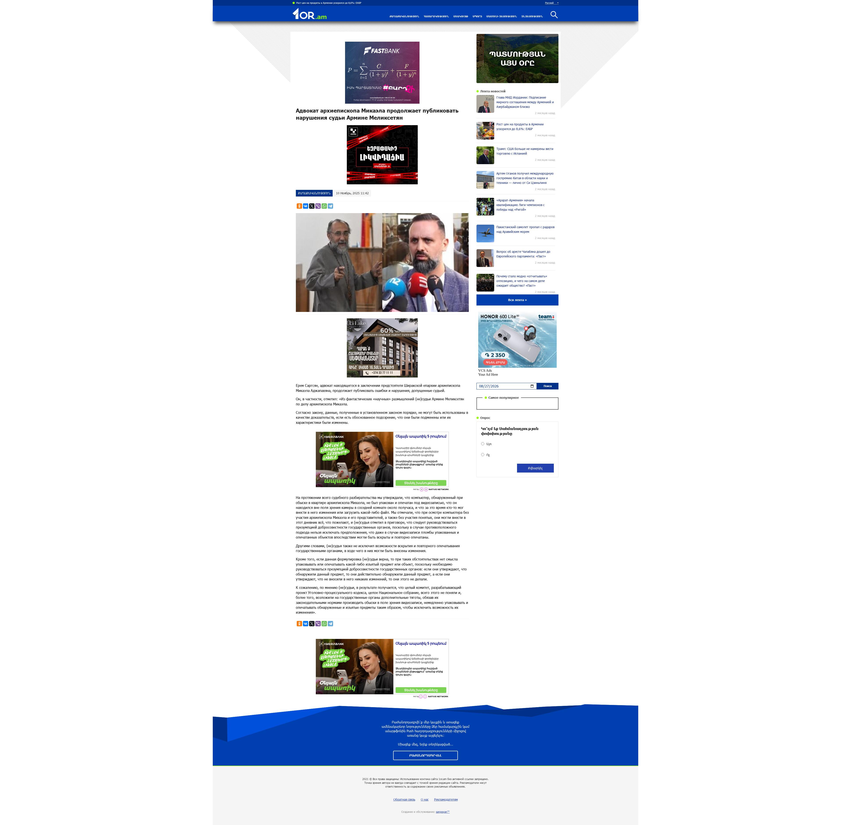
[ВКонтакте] (305, 206)
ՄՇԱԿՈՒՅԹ (460, 16)
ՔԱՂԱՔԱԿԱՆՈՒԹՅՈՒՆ (404, 16)
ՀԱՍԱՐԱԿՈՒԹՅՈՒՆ (436, 16)
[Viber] (318, 206)
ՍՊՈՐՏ (477, 16)
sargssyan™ (443, 811)
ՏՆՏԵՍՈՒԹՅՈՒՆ (532, 16)
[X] (311, 206)
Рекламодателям (446, 799)
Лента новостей (493, 91)
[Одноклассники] (299, 206)
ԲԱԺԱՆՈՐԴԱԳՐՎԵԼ (425, 755)
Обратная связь (404, 799)
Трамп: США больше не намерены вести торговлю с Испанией (331, 2)
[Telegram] (330, 206)
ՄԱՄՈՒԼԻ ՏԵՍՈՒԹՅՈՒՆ (501, 16)
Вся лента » (517, 300)
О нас (425, 799)
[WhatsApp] (324, 206)
